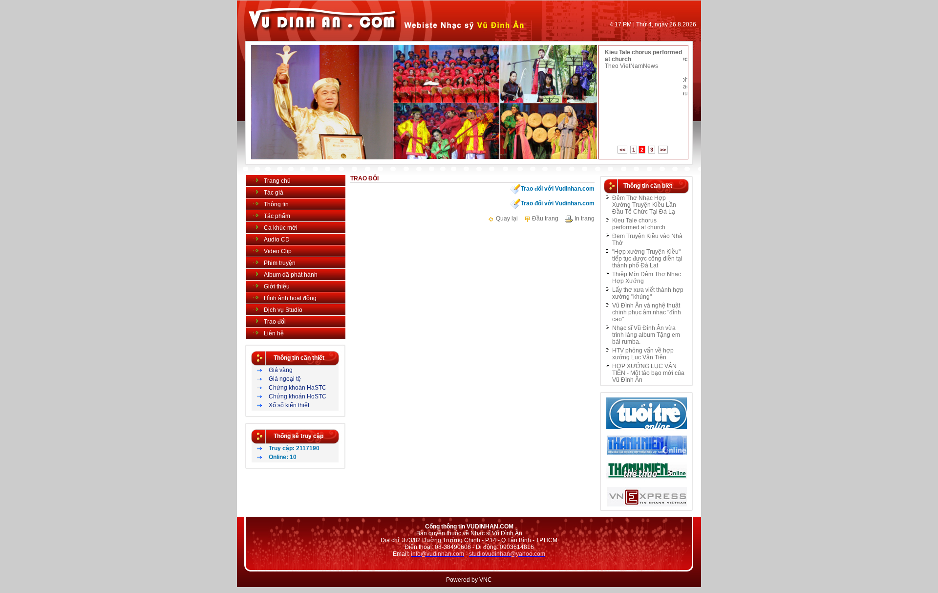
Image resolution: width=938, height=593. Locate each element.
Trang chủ (277, 180)
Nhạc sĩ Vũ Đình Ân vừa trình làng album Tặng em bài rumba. (646, 335)
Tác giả (273, 192)
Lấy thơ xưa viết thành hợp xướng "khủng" (647, 293)
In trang (584, 218)
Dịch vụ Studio (283, 310)
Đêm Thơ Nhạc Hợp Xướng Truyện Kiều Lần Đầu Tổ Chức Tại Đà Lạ (644, 205)
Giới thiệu (277, 286)
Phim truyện (280, 263)
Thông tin (276, 204)
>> (663, 150)
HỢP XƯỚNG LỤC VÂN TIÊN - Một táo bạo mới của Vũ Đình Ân (648, 373)
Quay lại (506, 218)
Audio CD (277, 239)
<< (622, 150)
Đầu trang (544, 218)
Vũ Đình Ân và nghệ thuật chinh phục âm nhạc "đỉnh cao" (646, 312)
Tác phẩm (277, 216)
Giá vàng (281, 370)
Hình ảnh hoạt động (290, 298)
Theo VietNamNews (631, 66)
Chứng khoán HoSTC (297, 396)
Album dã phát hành (291, 274)
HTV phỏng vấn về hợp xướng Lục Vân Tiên (643, 354)
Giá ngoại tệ (285, 378)
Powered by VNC (469, 579)
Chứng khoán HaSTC (297, 387)
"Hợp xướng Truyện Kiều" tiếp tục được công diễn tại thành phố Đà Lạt (647, 258)
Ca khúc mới (281, 227)
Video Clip (278, 251)
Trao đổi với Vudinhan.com (558, 188)
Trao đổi (275, 321)
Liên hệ (274, 333)
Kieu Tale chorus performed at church (638, 224)
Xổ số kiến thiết (289, 405)
